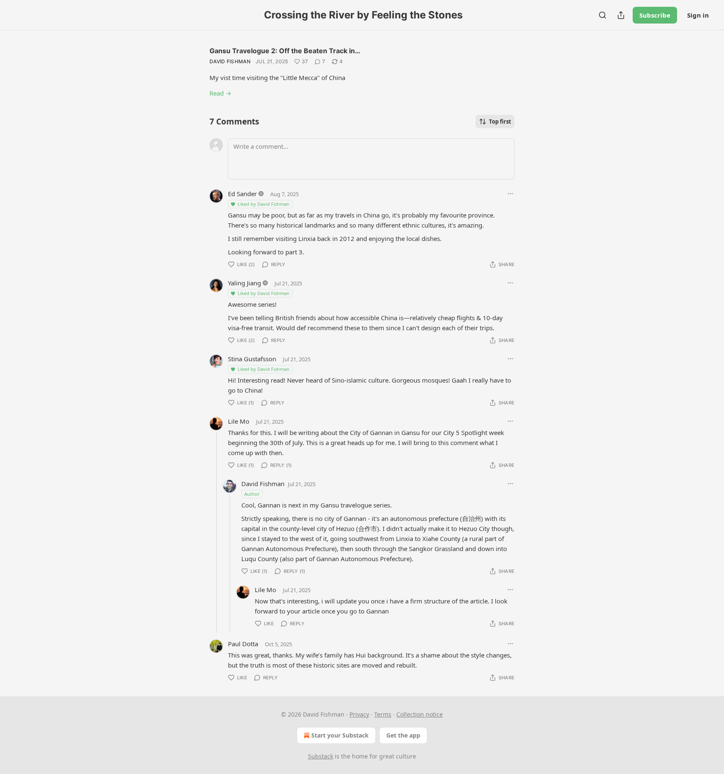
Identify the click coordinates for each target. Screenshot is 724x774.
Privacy (359, 714)
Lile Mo (238, 421)
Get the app (403, 735)
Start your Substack (340, 735)
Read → (220, 93)
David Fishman (230, 61)
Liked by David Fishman (264, 204)
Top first (500, 121)
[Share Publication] (621, 15)
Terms (382, 714)
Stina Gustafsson (252, 359)
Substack (320, 756)
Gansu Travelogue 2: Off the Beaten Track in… (284, 51)
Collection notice (419, 714)
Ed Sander (242, 193)
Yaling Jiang (244, 283)
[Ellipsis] (510, 193)
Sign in (698, 15)
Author (252, 494)
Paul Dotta (243, 643)
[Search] (602, 15)
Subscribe (654, 15)
